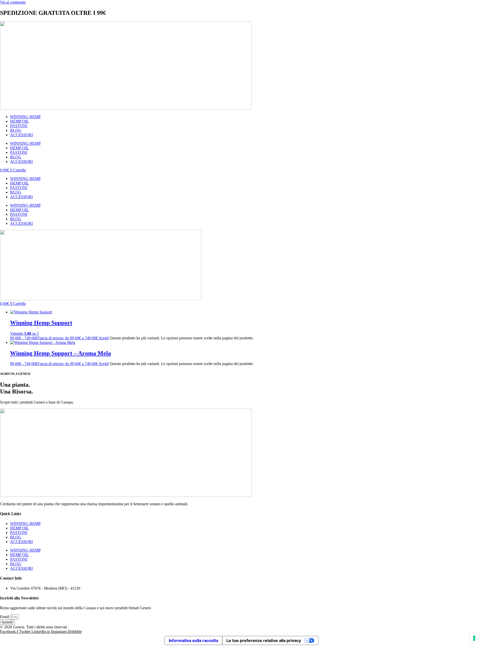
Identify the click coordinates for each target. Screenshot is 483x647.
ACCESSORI (21, 135)
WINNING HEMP (25, 117)
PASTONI (18, 126)
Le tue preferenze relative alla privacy (263, 640)
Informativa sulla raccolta (193, 640)
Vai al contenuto (13, 2)
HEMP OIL (19, 121)
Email (5, 617)
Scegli (104, 338)
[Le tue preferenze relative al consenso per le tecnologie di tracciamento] (474, 638)
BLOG (15, 130)
